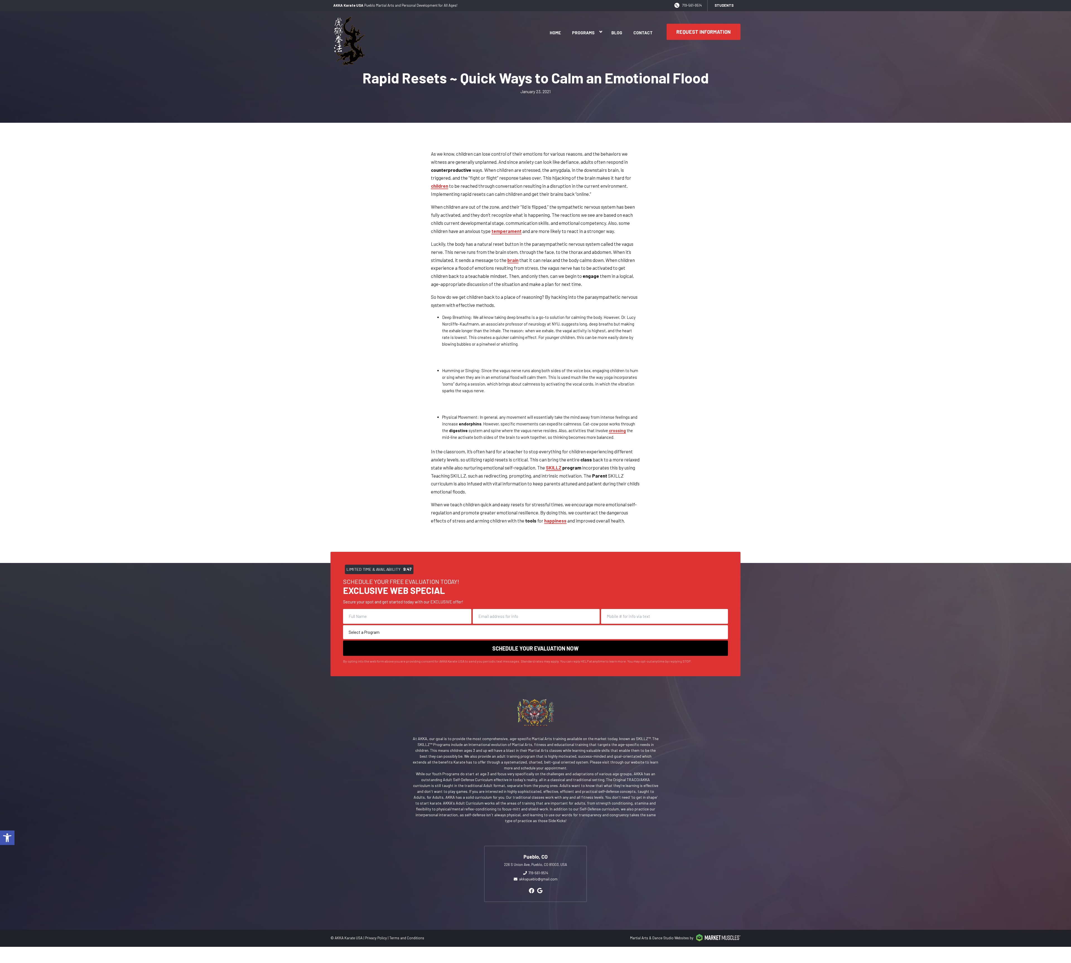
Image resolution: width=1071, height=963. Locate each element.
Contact (643, 32)
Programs (583, 32)
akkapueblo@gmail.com (538, 879)
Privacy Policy (376, 938)
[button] (7, 837)
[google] (539, 890)
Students (724, 5)
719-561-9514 (692, 5)
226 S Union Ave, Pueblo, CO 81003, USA (535, 864)
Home (555, 32)
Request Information (703, 32)
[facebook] (531, 890)
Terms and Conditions (406, 938)
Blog (616, 32)
